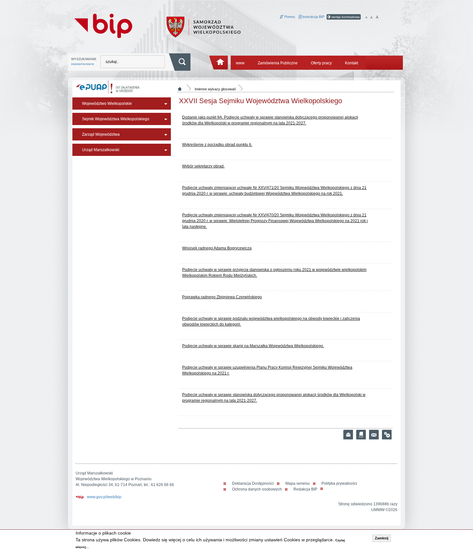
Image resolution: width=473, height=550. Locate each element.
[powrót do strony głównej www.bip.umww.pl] (103, 25)
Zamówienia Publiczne (278, 63)
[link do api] (387, 434)
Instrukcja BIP (312, 17)
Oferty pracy (321, 63)
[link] (374, 434)
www (240, 63)
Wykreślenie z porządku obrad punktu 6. (217, 144)
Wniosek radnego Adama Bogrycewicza (217, 248)
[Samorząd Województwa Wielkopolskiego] (203, 26)
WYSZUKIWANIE (84, 61)
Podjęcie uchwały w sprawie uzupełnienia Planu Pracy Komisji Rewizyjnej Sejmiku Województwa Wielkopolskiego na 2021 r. (267, 370)
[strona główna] (218, 63)
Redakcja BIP (305, 489)
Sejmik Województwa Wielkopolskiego (115, 119)
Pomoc (289, 17)
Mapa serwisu (297, 483)
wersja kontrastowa (345, 17)
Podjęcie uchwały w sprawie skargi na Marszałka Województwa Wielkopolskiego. (253, 346)
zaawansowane (82, 64)
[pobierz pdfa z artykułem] (361, 434)
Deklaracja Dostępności (253, 483)
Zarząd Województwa (101, 134)
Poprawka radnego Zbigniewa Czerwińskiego (222, 297)
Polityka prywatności (339, 483)
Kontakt (351, 63)
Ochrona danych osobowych (257, 489)
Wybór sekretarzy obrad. (203, 166)
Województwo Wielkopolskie (107, 103)
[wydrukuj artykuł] (348, 434)
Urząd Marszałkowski (100, 150)
